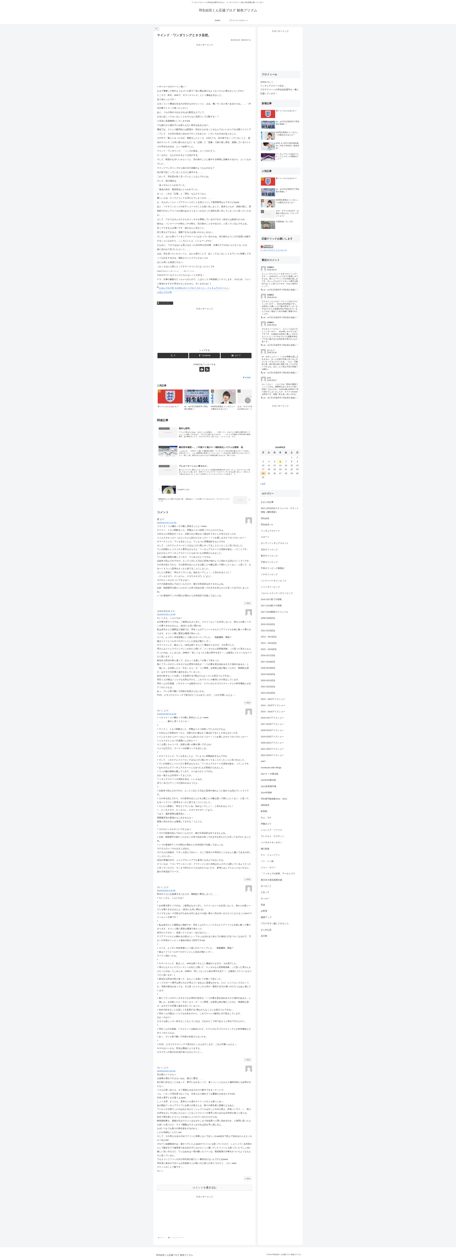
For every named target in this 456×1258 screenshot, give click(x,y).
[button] (248, 400)
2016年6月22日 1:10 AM (166, 614)
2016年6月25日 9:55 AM (166, 1071)
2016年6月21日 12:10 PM (166, 523)
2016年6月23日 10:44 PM (166, 714)
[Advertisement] (204, 63)
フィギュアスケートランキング (273, 250)
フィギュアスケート (166, 303)
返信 (248, 603)
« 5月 (262, 484)
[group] (170, 401)
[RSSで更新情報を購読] (207, 369)
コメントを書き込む (204, 1187)
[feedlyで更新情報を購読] (201, 369)
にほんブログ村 (164, 292)
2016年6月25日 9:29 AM (166, 890)
